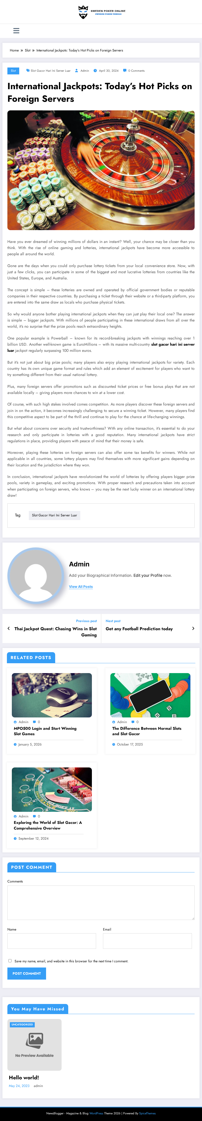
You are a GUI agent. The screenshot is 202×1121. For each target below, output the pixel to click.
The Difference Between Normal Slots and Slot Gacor (146, 731)
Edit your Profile (148, 575)
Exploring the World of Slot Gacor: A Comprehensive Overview (48, 825)
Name (11, 929)
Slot (13, 70)
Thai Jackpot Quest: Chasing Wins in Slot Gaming (56, 632)
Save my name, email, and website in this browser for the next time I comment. (71, 961)
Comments (15, 881)
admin (85, 70)
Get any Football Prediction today (139, 629)
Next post (113, 621)
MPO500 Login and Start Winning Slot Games (45, 731)
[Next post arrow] (193, 628)
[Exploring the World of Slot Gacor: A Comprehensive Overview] (52, 789)
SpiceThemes (147, 1113)
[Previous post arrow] (8, 628)
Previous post (86, 621)
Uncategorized (22, 1024)
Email (107, 929)
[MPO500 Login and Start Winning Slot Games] (52, 695)
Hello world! (24, 1077)
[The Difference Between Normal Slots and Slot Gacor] (150, 695)
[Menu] (16, 31)
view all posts (81, 587)
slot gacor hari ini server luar (50, 70)
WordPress (96, 1113)
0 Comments (136, 70)
